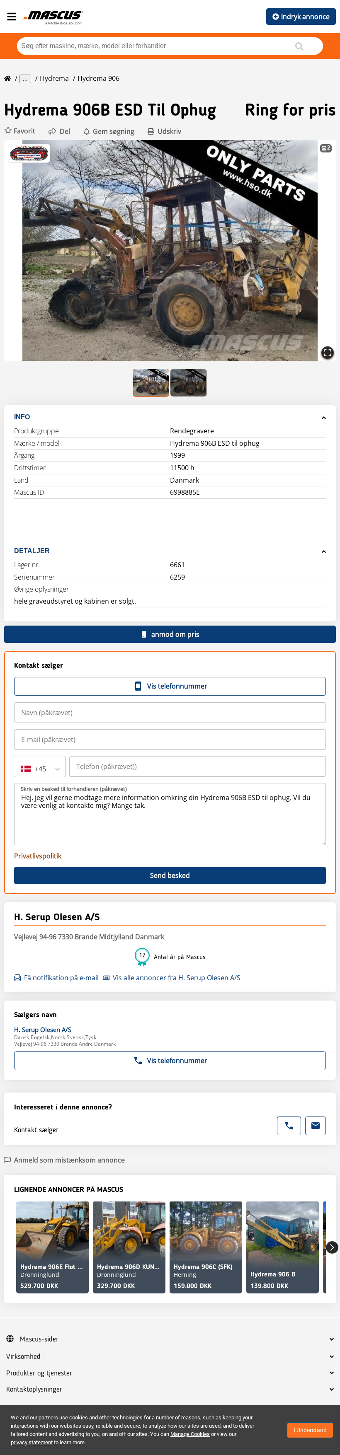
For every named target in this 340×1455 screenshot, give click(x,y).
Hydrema (54, 78)
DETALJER (32, 550)
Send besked (170, 875)
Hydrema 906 (98, 78)
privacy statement (32, 1442)
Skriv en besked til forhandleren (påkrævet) (74, 789)
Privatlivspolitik (37, 855)
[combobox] (21, 769)
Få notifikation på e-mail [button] (61, 977)
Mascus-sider (39, 1339)
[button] (19, 131)
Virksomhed (23, 1357)
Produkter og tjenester (39, 1373)
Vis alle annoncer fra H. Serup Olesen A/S (176, 977)
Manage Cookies (190, 1434)
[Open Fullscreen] (327, 352)
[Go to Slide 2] (188, 382)
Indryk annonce (305, 16)
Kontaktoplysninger (34, 1389)
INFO (22, 417)
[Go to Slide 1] (151, 382)
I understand (310, 1430)
